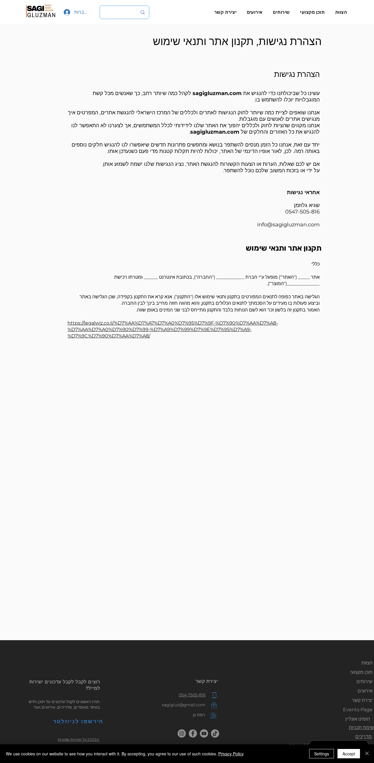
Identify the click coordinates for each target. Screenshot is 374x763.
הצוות (367, 663)
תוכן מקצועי (361, 672)
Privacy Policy (231, 754)
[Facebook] (193, 733)
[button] (312, 12)
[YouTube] (204, 733)
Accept (348, 754)
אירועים (365, 691)
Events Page (358, 709)
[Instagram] (182, 733)
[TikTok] (215, 733)
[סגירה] (366, 753)
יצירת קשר (362, 700)
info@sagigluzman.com (288, 224)
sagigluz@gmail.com (183, 704)
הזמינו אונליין (357, 719)
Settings (321, 754)
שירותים (364, 681)
